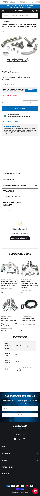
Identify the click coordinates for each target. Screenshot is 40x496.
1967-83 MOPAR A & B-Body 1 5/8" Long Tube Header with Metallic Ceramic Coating (9, 283)
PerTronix (17, 492)
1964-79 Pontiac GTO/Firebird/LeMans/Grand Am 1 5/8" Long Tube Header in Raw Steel (29, 284)
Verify (31, 90)
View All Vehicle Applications (9, 95)
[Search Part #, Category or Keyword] (36, 15)
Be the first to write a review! (20, 238)
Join (20, 414)
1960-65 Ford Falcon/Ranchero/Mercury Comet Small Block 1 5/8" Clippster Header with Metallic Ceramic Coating (9, 322)
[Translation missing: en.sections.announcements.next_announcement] (38, 6)
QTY (3, 102)
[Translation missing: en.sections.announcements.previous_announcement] (2, 6)
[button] (3, 11)
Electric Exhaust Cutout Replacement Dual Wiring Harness (28, 320)
